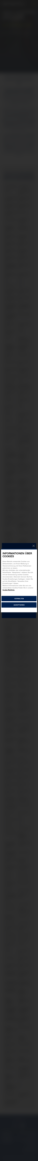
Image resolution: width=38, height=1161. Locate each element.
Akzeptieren (19, 605)
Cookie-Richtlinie (8, 590)
